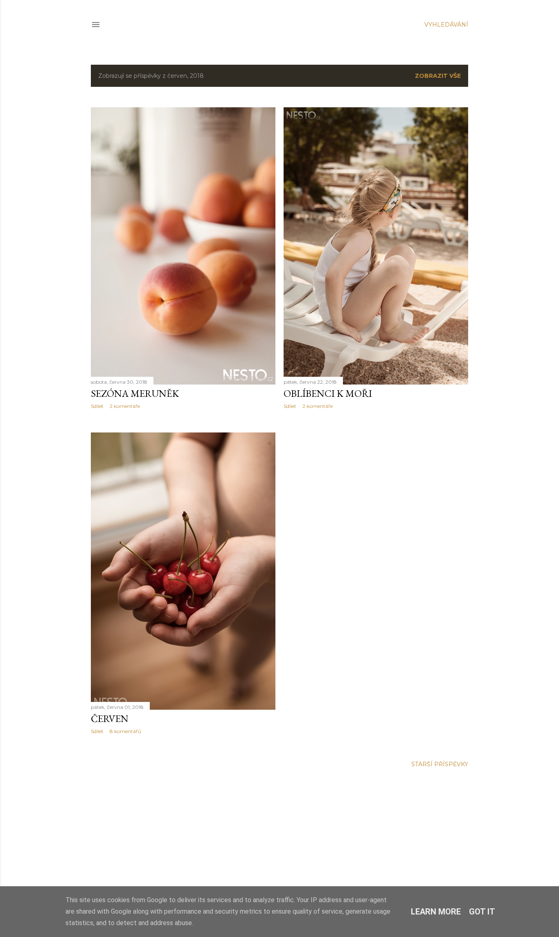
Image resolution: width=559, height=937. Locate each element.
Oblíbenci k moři (328, 393)
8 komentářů (125, 731)
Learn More (436, 912)
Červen (109, 718)
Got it (482, 912)
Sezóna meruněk (135, 393)
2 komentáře (125, 406)
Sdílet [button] (97, 406)
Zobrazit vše (438, 75)
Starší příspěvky (439, 764)
